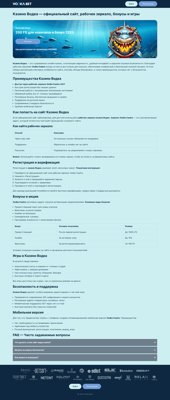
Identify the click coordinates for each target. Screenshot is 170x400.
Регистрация (147, 4)
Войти (131, 4)
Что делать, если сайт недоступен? (33, 342)
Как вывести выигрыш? (26, 357)
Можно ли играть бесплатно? (29, 350)
